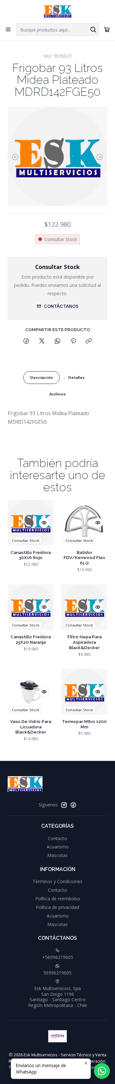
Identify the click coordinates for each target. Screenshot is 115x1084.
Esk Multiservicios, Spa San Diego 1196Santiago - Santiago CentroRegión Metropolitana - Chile (57, 996)
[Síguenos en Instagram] (64, 805)
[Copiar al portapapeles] (88, 341)
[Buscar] (93, 29)
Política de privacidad (57, 907)
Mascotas (57, 855)
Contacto (57, 838)
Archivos (57, 394)
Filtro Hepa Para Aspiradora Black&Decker (84, 642)
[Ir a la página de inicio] (57, 11)
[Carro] (107, 29)
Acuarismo (58, 847)
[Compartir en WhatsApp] (57, 341)
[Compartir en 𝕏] (41, 341)
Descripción (41, 377)
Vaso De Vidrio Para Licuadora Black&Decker (30, 727)
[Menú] (8, 29)
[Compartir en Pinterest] (73, 341)
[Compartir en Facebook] (26, 341)
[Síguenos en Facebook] (73, 805)
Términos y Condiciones (57, 881)
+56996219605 (57, 957)
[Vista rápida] (44, 523)
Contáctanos (61, 306)
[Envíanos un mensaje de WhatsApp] (102, 1071)
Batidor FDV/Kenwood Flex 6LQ (84, 558)
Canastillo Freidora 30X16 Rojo (31, 555)
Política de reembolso (57, 899)
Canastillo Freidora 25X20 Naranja (31, 639)
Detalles (76, 377)
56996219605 (57, 973)
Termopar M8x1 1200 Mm (84, 724)
